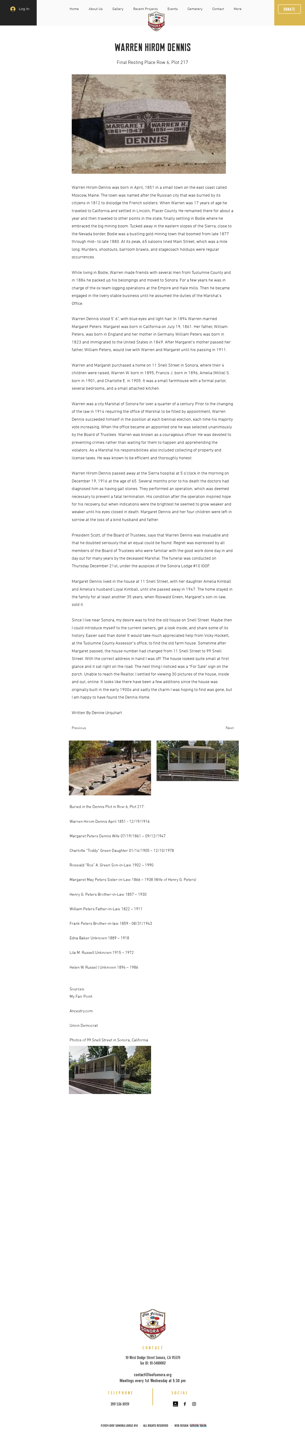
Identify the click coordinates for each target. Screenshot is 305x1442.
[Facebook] (184, 1403)
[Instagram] (194, 1403)
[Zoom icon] (175, 1403)
